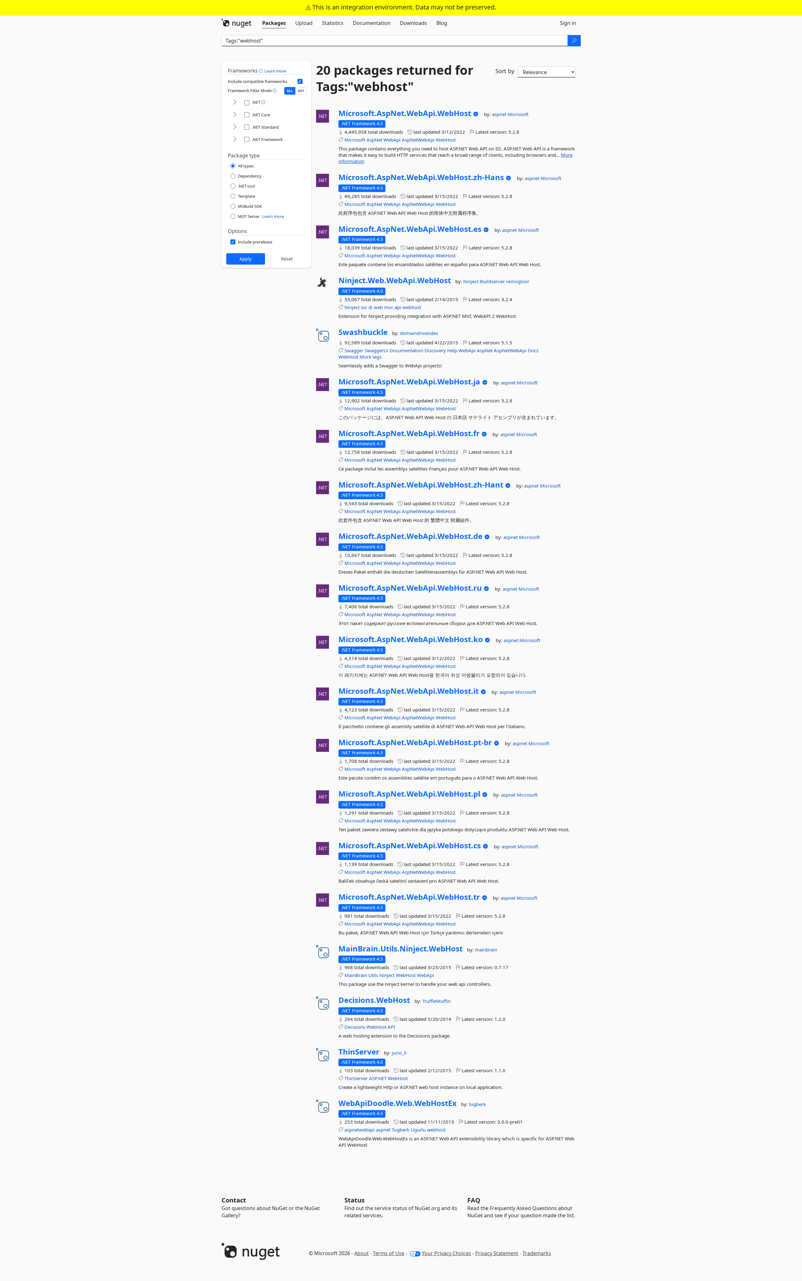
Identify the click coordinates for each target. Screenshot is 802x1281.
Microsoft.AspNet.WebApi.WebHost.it (408, 690)
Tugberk (400, 1129)
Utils (373, 975)
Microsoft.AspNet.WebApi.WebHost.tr (409, 896)
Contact (234, 1200)
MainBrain (355, 975)
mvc (388, 307)
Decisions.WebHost (374, 1000)
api (398, 307)
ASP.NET (378, 1078)
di (370, 307)
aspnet (500, 114)
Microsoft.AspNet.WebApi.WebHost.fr (409, 433)
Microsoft (518, 114)
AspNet (374, 140)
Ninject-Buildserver (484, 281)
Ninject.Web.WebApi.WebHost (394, 280)
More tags (371, 357)
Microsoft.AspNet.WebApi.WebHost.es (410, 228)
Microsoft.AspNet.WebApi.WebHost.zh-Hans (421, 177)
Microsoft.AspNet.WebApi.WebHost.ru (410, 587)
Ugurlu (418, 1129)
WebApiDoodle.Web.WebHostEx (397, 1103)
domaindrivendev (419, 333)
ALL (290, 91)
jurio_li (399, 1053)
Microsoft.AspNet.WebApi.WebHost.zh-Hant (420, 484)
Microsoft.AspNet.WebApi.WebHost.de (410, 536)
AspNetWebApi (418, 140)
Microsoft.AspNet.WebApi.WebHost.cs (409, 845)
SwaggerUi (376, 350)
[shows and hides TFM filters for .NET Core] (235, 115)
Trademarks (536, 1253)
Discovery (435, 350)
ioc (364, 307)
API (391, 1027)
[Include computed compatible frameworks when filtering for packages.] (300, 81)
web (378, 307)
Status (354, 1200)
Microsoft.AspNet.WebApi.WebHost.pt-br (415, 742)
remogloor (517, 281)
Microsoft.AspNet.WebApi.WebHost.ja (409, 381)
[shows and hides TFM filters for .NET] (235, 103)
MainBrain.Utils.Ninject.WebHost (400, 948)
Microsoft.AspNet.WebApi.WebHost (404, 113)
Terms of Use (388, 1253)
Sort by (504, 71)
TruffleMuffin (436, 1001)
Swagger (353, 350)
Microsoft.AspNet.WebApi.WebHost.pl (409, 793)
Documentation (406, 350)
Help (452, 350)
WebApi (392, 140)
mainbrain (486, 949)
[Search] (574, 40)
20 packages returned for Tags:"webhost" (394, 78)
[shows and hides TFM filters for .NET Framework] (235, 139)
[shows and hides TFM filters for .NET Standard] (235, 127)
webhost (411, 307)
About (361, 1253)
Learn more (275, 71)
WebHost (446, 140)
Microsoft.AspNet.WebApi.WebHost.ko (410, 639)
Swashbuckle (363, 332)
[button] (261, 70)
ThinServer (358, 1051)
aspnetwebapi (359, 1129)
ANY (301, 91)
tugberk (477, 1104)
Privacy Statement (496, 1253)
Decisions (354, 1027)
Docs (533, 350)
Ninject (352, 307)
